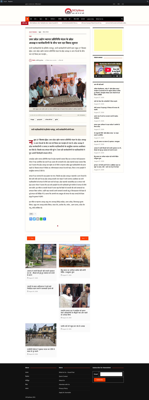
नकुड (40, 32)
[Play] (96, 76)
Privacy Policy (63, 388)
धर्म (69, 19)
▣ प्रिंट (56, 119)
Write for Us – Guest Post (66, 372)
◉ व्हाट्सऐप (39, 119)
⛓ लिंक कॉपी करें (48, 119)
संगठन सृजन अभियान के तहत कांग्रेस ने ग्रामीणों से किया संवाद (107, 126)
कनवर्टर (83, 19)
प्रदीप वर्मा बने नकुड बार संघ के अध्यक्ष (73, 326)
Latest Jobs (90, 19)
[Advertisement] (108, 40)
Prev (32, 238)
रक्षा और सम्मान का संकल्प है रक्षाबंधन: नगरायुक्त (107, 142)
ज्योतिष (60, 19)
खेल (46, 19)
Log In (5, 1)
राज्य (35, 19)
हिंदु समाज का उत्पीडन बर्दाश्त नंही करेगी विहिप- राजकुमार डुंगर (106, 158)
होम (31, 19)
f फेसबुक (32, 119)
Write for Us (99, 19)
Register (10, 1)
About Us (62, 380)
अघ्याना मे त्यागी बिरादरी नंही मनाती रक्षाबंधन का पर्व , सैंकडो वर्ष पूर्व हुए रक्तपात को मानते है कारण (40, 273)
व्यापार (65, 19)
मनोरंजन (53, 19)
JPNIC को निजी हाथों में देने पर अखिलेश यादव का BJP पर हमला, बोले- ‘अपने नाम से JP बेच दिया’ (107, 166)
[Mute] (117, 76)
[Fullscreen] (120, 76)
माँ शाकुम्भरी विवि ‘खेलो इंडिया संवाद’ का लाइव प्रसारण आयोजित (106, 134)
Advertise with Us (64, 384)
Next (83, 238)
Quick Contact (63, 376)
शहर (41, 19)
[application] (108, 70)
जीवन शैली (76, 19)
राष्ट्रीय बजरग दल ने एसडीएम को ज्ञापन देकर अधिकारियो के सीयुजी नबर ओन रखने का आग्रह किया (74, 313)
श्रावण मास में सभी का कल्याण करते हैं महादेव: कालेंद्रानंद (116, 23)
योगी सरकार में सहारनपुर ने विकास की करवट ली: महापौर (91, 23)
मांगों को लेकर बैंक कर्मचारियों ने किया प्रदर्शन (70, 23)
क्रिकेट (27, 376)
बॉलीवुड (27, 380)
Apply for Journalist (65, 392)
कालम (26, 372)
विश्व (26, 384)
